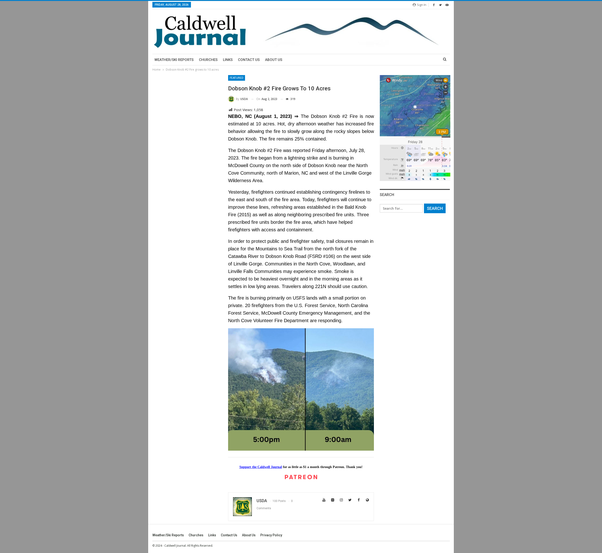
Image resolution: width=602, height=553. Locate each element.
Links (228, 60)
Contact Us (249, 60)
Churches (208, 60)
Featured (236, 78)
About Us (273, 60)
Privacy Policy (271, 535)
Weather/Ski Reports (174, 60)
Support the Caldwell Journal (260, 467)
